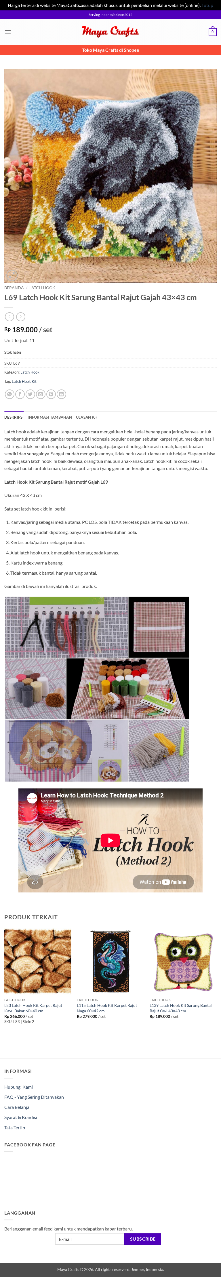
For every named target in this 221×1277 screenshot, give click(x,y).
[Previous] (4, 982)
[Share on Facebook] (20, 394)
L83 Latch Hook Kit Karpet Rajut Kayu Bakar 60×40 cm (33, 1008)
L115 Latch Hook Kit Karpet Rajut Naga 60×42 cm (107, 1008)
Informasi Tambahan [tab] (50, 417)
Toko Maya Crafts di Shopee (110, 50)
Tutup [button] (207, 5)
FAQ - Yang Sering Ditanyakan (34, 1097)
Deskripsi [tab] (14, 417)
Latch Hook (42, 287)
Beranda (14, 287)
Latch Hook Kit (24, 381)
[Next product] (9, 316)
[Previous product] (20, 316)
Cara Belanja (16, 1107)
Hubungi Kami (18, 1086)
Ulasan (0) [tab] (86, 417)
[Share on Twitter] (30, 394)
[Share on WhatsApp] (9, 394)
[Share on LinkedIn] (61, 394)
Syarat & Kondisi (20, 1117)
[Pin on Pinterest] (51, 394)
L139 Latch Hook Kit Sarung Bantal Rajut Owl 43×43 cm (181, 1008)
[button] (7, 32)
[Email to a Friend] (40, 394)
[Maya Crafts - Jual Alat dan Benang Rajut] (110, 31)
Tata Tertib (14, 1127)
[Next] (216, 982)
